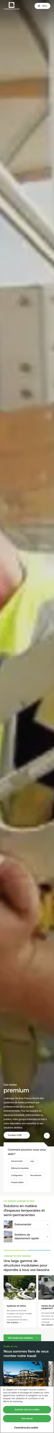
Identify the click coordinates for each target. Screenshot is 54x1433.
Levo (32, 1161)
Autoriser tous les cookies (27, 1409)
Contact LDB (14, 1135)
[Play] (47, 1136)
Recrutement (35, 1175)
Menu (44, 6)
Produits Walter (17, 1182)
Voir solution (12, 1322)
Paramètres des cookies (26, 1427)
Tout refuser (27, 1418)
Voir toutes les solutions (20, 1337)
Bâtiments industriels (20, 1168)
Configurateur (17, 1175)
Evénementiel (16, 1161)
